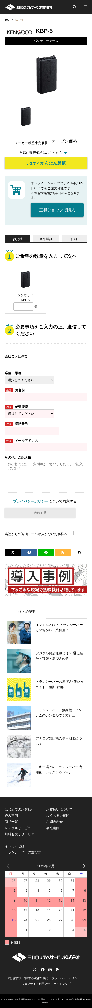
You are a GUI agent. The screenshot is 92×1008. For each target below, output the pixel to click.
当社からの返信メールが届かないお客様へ (36, 534)
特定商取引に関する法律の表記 (28, 978)
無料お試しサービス (19, 834)
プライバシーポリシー (30, 501)
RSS (57, 969)
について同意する (45, 501)
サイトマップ (62, 983)
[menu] (85, 7)
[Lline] (46, 552)
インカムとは (15, 846)
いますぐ (46, 163)
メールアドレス (22, 441)
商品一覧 (11, 822)
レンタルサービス (18, 828)
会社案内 (52, 828)
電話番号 (17, 424)
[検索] (74, 7)
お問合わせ (54, 822)
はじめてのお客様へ (19, 809)
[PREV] (9, 866)
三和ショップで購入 (57, 210)
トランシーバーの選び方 (23, 852)
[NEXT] (82, 866)
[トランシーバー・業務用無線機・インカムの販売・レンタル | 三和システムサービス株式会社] (29, 7)
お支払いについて (59, 809)
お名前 (15, 390)
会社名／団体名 (16, 356)
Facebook (42, 969)
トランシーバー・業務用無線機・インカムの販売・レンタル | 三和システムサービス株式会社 (42, 999)
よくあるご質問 (57, 815)
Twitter (34, 969)
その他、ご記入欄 (18, 457)
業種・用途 (13, 373)
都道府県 (17, 407)
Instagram (50, 969)
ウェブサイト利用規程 (36, 983)
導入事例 (11, 815)
